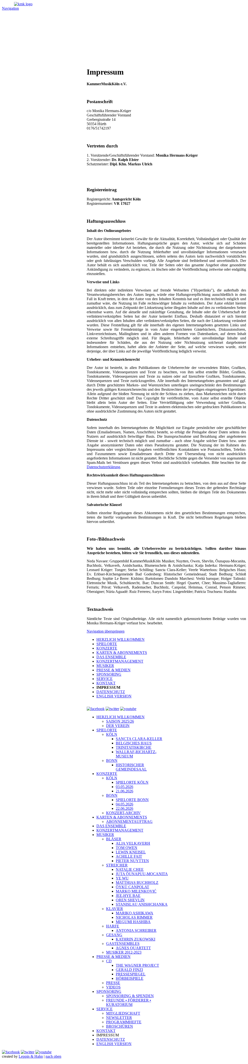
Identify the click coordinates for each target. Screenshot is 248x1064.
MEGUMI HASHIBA (133, 922)
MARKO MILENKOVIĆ (136, 891)
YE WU (122, 878)
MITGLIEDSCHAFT (123, 1013)
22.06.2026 (124, 808)
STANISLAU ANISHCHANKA (142, 904)
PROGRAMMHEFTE (123, 1022)
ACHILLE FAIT (129, 856)
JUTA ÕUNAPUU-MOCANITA (142, 874)
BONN (111, 760)
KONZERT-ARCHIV (123, 813)
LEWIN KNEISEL (131, 852)
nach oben (53, 1056)
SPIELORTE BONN (132, 800)
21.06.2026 (124, 791)
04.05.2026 (124, 804)
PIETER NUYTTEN (132, 861)
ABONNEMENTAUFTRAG (129, 821)
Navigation (10, 8)
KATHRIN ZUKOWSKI (135, 939)
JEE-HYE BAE (128, 896)
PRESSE (113, 983)
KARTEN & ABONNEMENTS (121, 817)
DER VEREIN (118, 726)
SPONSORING (108, 991)
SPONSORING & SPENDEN (130, 996)
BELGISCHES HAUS (134, 743)
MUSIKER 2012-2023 (123, 952)
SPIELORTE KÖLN (132, 782)
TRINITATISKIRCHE (133, 747)
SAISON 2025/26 (120, 721)
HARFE (112, 926)
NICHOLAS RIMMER (134, 917)
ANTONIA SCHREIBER (136, 930)
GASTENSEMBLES (123, 944)
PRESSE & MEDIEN (113, 957)
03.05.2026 (124, 787)
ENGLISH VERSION (114, 1044)
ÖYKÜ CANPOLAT (132, 887)
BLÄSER (113, 839)
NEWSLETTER (119, 1018)
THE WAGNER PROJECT (137, 965)
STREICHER (117, 865)
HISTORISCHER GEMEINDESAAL (131, 767)
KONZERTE (106, 774)
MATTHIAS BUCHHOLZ (137, 882)
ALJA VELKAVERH (133, 843)
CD (109, 961)
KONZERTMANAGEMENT (119, 830)
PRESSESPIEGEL (131, 974)
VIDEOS (113, 987)
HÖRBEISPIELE (129, 978)
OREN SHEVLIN (130, 900)
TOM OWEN (126, 848)
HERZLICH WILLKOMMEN (120, 717)
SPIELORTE (106, 730)
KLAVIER (114, 909)
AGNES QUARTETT (133, 948)
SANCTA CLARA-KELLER (139, 739)
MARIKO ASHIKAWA (134, 913)
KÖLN (111, 734)
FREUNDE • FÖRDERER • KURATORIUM (128, 1002)
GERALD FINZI (129, 970)
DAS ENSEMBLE (111, 826)
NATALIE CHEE (130, 869)
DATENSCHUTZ (110, 1039)
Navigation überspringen (105, 631)
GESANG (114, 935)
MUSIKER (105, 835)
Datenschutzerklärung (103, 467)
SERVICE (104, 1009)
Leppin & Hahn (31, 1056)
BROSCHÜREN (119, 1026)
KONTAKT (106, 1031)
